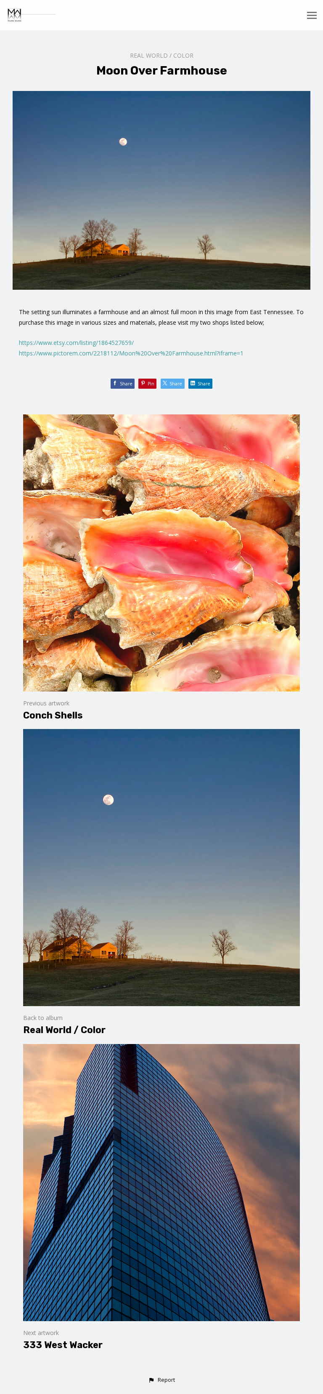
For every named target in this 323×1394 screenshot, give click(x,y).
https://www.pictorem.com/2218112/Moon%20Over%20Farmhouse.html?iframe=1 (131, 353)
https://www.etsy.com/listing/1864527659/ (76, 343)
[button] (161, 1380)
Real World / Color (161, 55)
